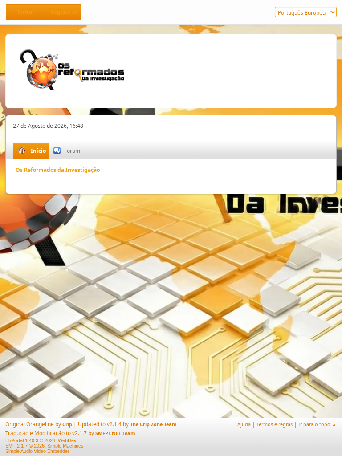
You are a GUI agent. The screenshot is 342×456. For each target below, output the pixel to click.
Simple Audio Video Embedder (37, 451)
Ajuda (244, 424)
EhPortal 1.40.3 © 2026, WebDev (41, 440)
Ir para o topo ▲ (317, 424)
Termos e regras (274, 424)
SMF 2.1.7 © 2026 (25, 445)
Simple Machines (65, 445)
